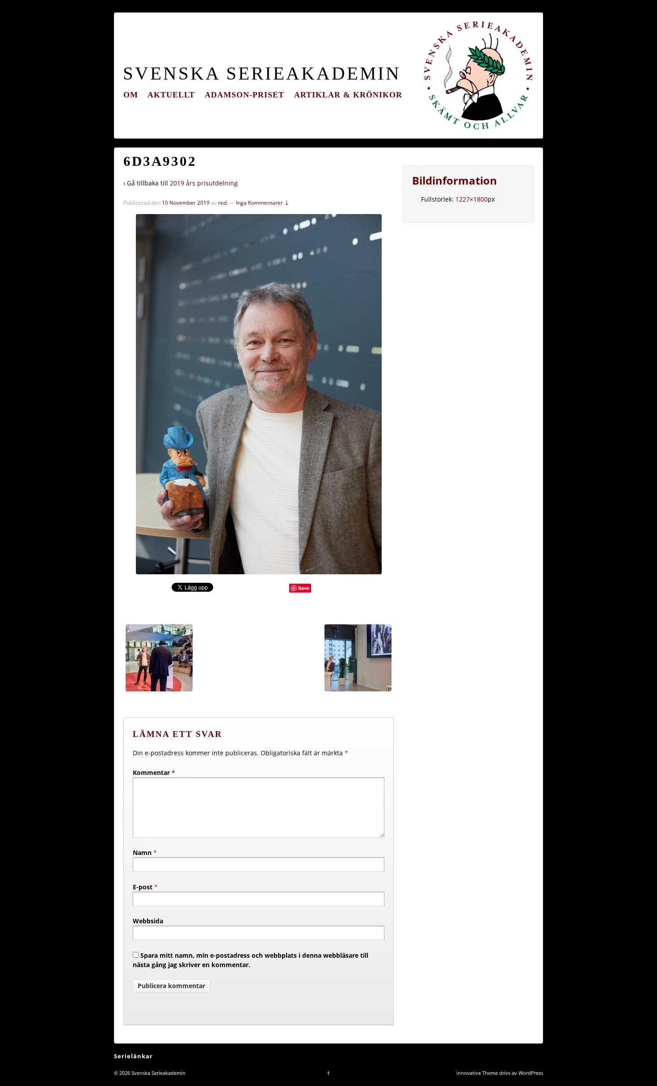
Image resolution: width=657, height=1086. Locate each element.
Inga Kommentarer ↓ (262, 202)
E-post (142, 887)
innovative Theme (477, 1072)
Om (130, 94)
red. (223, 202)
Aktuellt (171, 94)
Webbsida (148, 921)
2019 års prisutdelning (204, 183)
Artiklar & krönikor (348, 94)
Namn (142, 852)
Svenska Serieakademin (262, 73)
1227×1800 (471, 199)
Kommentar (154, 772)
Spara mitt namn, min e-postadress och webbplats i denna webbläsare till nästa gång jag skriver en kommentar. (250, 960)
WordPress (530, 1072)
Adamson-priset (244, 94)
